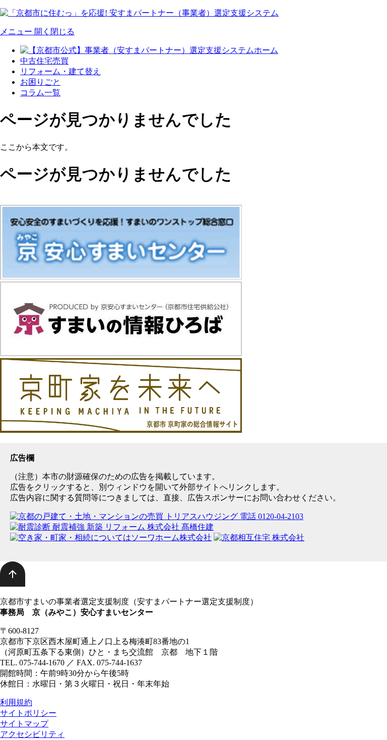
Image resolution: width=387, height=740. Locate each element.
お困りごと (40, 82)
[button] (37, 31)
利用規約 (16, 702)
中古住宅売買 (44, 60)
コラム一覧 (40, 92)
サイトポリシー (28, 713)
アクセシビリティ (32, 734)
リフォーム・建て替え (60, 71)
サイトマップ (24, 723)
